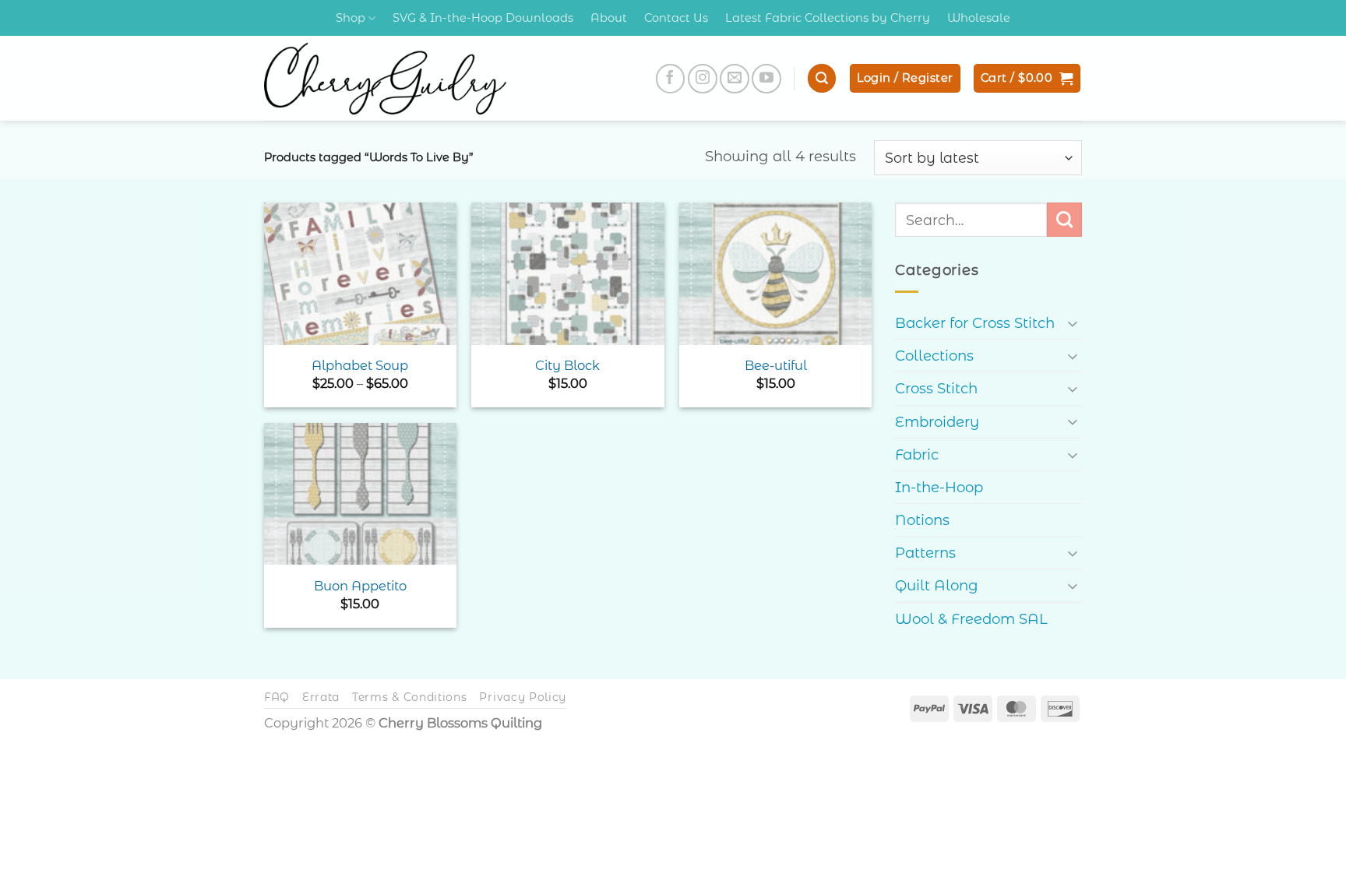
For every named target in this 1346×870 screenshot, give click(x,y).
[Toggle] (1072, 322)
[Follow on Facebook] (670, 78)
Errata (321, 697)
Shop (350, 18)
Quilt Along (936, 585)
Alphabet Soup (360, 365)
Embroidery (937, 422)
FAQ (277, 697)
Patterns (925, 553)
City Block (567, 365)
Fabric (917, 454)
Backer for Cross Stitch (975, 323)
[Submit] (1064, 220)
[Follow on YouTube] (766, 78)
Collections (934, 356)
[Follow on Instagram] (702, 78)
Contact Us (676, 18)
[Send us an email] (734, 78)
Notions (922, 520)
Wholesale (978, 18)
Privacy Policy (522, 697)
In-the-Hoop (939, 487)
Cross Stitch (936, 388)
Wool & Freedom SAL (971, 619)
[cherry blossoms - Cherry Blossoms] (385, 78)
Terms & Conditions (409, 697)
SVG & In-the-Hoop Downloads (483, 18)
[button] (822, 78)
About (608, 18)
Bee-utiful (776, 365)
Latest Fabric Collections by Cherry (827, 18)
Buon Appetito (360, 586)
